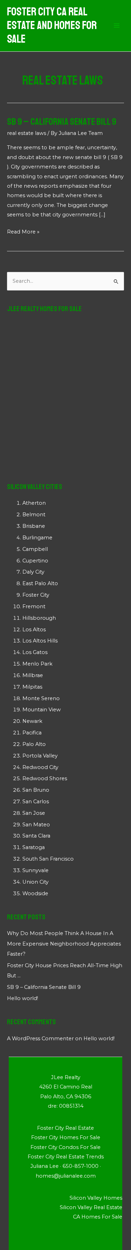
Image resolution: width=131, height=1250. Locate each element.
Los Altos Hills (40, 641)
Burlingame (37, 537)
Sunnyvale (35, 870)
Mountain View (41, 709)
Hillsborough (39, 618)
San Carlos (35, 801)
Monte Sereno (41, 698)
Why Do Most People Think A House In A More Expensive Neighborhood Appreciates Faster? (64, 943)
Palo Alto (34, 744)
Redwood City (40, 767)
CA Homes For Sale (97, 1217)
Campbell (35, 549)
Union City (35, 882)
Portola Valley (40, 756)
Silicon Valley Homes (96, 1198)
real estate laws (26, 133)
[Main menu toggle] (116, 26)
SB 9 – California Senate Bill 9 (61, 122)
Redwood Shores (44, 778)
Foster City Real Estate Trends (66, 1157)
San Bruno (35, 790)
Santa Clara (36, 836)
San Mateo (36, 824)
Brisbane (33, 526)
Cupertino (35, 561)
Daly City (33, 572)
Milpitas (32, 687)
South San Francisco (48, 859)
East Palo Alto (40, 583)
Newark (32, 721)
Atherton (34, 503)
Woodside (35, 893)
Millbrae (32, 675)
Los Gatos (35, 652)
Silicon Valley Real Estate (91, 1207)
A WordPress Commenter (40, 1038)
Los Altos (34, 629)
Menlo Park (37, 664)
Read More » (23, 232)
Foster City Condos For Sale (65, 1147)
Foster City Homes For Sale (65, 1137)
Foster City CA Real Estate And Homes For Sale (52, 25)
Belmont (33, 514)
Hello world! (22, 998)
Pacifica (32, 733)
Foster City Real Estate (65, 1128)
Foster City (35, 595)
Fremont (33, 606)
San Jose (33, 813)
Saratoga (33, 847)
